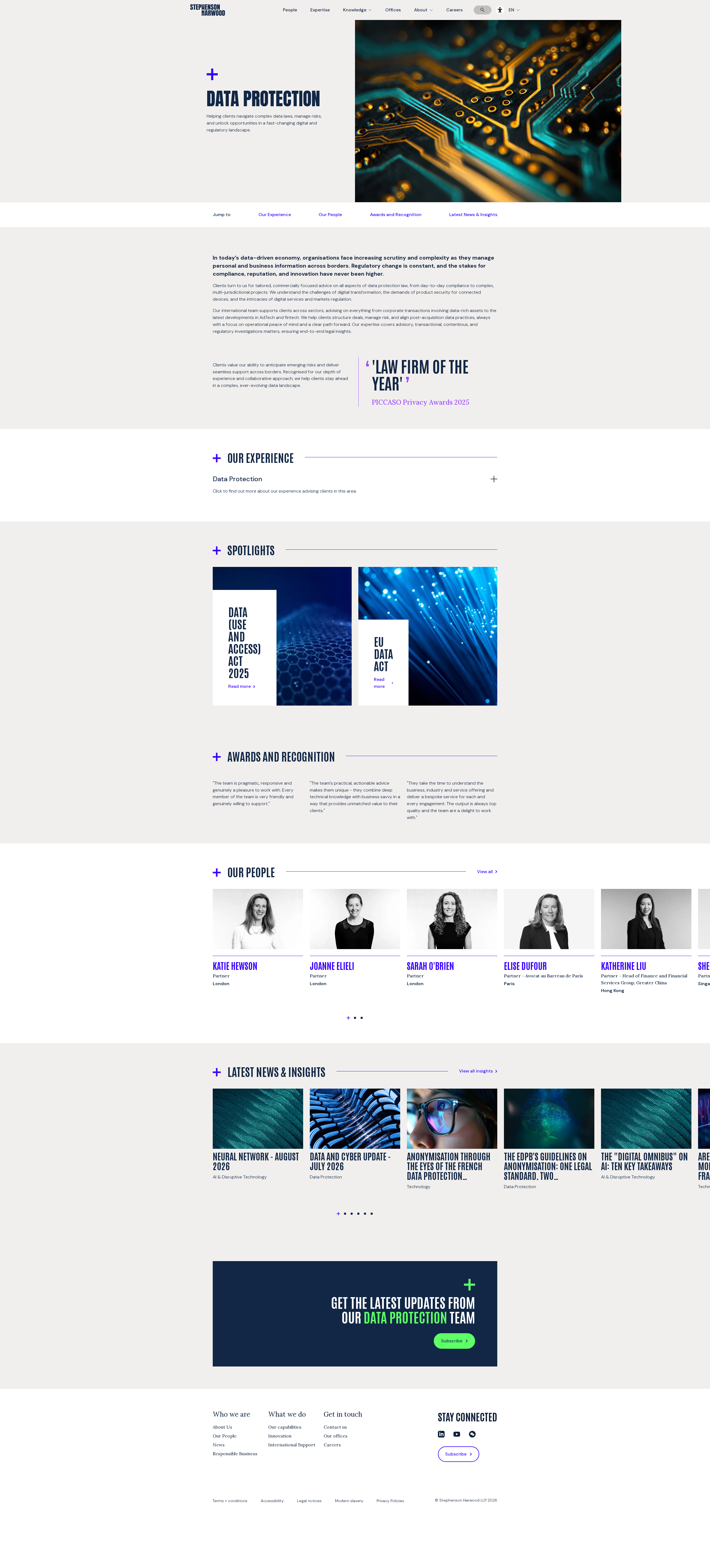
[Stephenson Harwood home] (207, 19)
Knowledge (356, 13)
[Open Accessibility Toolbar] (500, 10)
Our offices (336, 1436)
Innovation (279, 1436)
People (290, 10)
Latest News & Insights (473, 214)
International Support (291, 1444)
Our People (330, 214)
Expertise (320, 10)
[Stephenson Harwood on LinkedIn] (441, 1434)
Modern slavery (349, 1500)
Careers (454, 10)
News (219, 1444)
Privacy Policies (390, 1500)
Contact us (335, 1427)
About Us (222, 1427)
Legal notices (309, 1500)
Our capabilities (284, 1427)
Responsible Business (235, 1453)
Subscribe (451, 1341)
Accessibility (272, 1500)
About (427, 13)
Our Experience (274, 214)
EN (511, 10)
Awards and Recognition (396, 214)
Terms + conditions (230, 1500)
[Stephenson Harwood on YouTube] (456, 1434)
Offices (393, 10)
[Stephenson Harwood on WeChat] (472, 1434)
